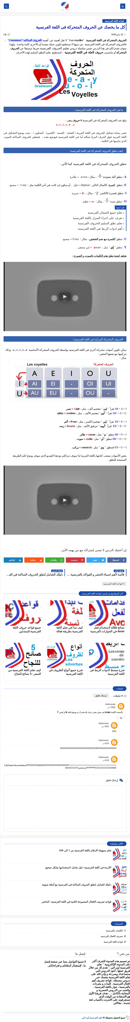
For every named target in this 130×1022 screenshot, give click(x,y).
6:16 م (106, 743)
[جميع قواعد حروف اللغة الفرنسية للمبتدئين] (23, 613)
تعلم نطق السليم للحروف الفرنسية (100, 223)
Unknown (110, 704)
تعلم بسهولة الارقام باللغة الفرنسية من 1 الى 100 (85, 850)
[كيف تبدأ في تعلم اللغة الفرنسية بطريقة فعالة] (65, 613)
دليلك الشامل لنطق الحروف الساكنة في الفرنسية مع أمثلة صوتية (76, 884)
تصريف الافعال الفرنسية (112, 936)
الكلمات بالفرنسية (114, 930)
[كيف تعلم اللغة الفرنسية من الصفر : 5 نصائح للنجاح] (23, 655)
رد (121, 717)
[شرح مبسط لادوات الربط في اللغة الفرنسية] (107, 655)
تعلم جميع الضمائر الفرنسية (105, 212)
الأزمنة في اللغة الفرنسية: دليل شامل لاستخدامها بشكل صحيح (78, 867)
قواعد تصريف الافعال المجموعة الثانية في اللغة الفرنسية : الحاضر (76, 901)
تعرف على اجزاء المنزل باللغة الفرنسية (97, 218)
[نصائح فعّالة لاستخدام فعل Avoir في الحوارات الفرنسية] (107, 613)
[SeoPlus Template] (127, 1017)
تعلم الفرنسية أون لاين (92, 1017)
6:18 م (106, 760)
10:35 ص (111, 707)
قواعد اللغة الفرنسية (114, 21)
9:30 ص (105, 726)
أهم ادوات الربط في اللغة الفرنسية (100, 228)
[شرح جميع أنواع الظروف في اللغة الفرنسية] (65, 655)
